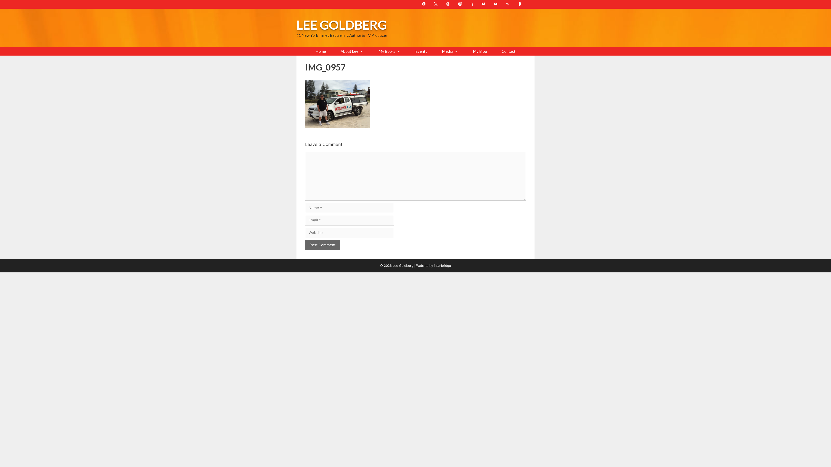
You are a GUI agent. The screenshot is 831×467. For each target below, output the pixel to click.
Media (447, 51)
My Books (386, 51)
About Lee (349, 51)
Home (321, 51)
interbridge (442, 266)
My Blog (480, 51)
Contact (508, 51)
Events (421, 51)
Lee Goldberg (341, 24)
